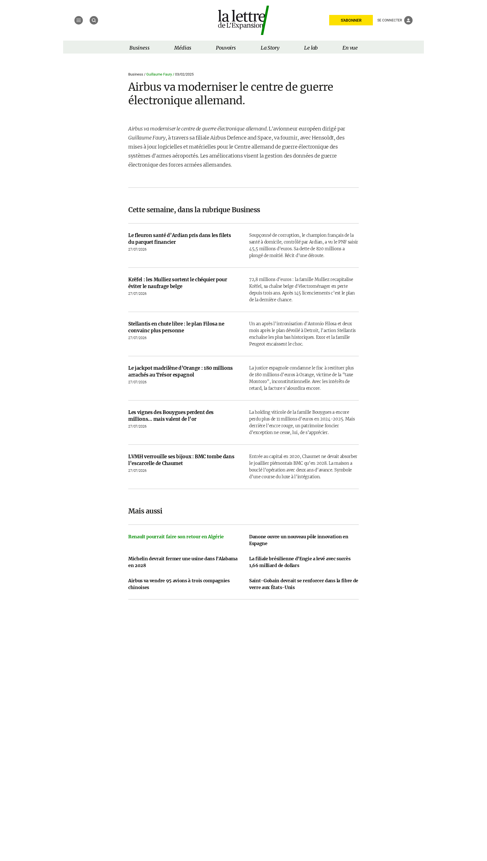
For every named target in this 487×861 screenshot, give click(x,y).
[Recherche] (94, 20)
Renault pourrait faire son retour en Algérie (176, 536)
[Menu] (78, 20)
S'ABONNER (351, 20)
